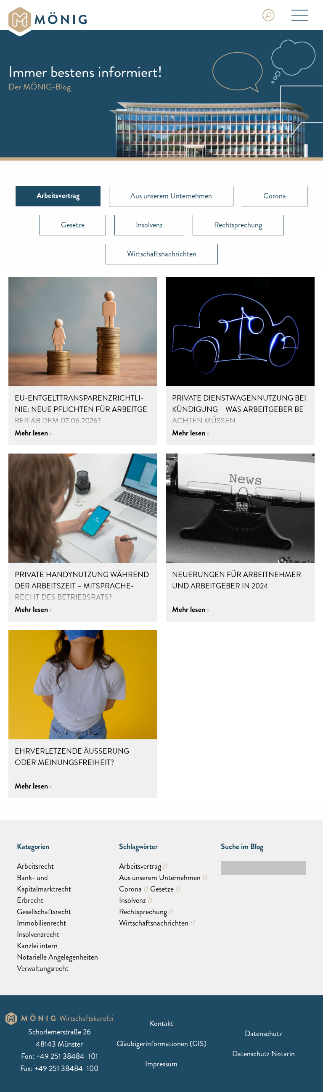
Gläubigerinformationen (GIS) (161, 1043)
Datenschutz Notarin (263, 1053)
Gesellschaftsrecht (44, 911)
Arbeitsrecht (35, 866)
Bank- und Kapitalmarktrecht (44, 883)
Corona (274, 195)
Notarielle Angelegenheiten (57, 957)
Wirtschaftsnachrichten (161, 253)
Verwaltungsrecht (43, 968)
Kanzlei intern (37, 945)
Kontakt (161, 1023)
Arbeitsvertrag (140, 866)
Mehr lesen (32, 432)
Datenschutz (263, 1033)
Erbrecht (30, 900)
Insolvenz (149, 224)
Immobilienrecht (41, 923)
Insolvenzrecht (38, 934)
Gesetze (73, 224)
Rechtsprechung (238, 224)
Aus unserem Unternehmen (171, 195)
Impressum (161, 1063)
